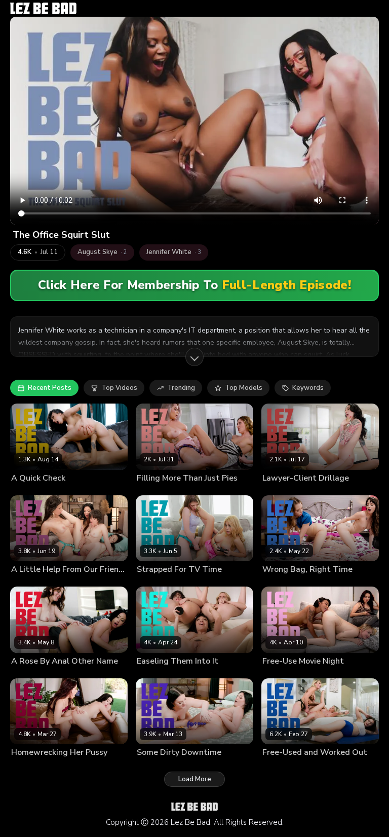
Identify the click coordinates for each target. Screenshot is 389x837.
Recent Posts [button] (49, 387)
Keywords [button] (308, 387)
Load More (194, 779)
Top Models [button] (243, 387)
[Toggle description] (194, 357)
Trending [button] (181, 387)
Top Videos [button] (119, 387)
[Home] (43, 8)
